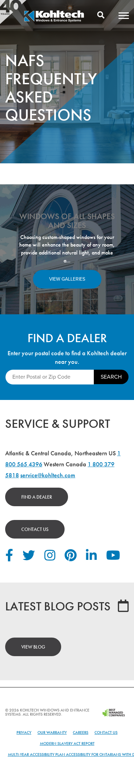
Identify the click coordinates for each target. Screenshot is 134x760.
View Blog (33, 647)
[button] (124, 15)
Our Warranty (52, 732)
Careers (80, 732)
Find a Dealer (36, 497)
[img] (54, 21)
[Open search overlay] (101, 15)
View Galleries (67, 279)
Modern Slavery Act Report (67, 743)
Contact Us (34, 529)
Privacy (23, 732)
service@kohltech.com (47, 475)
